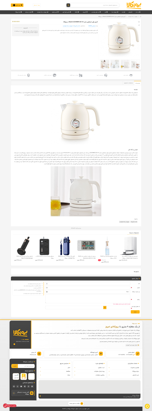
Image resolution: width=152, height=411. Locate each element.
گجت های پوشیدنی (96, 12)
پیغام (138, 299)
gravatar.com (22, 290)
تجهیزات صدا (114, 12)
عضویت (15, 366)
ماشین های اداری (66, 12)
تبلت (123, 12)
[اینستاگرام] (28, 386)
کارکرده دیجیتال (28, 12)
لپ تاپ (137, 12)
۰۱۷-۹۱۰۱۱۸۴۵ (121, 355)
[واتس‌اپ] (17, 386)
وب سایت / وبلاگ (136, 292)
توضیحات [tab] (137, 83)
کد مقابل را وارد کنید (136, 306)
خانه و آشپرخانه (76, 26)
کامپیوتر (85, 12)
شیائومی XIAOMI (92, 26)
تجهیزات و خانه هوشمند (42, 12)
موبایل (130, 12)
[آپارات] (24, 386)
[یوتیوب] (21, 386)
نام (139, 283)
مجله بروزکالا (18, 12)
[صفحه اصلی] (140, 16)
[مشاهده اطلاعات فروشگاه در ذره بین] (16, 376)
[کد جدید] (104, 307)
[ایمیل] (13, 386)
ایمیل (138, 287)
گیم (106, 12)
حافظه (76, 12)
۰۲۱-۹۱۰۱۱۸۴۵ (129, 355)
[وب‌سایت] (32, 386)
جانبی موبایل (55, 12)
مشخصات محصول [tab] (128, 83)
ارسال (135, 312)
